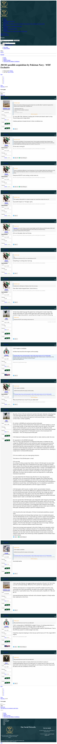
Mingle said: (16, 226)
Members (5, 30)
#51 (55, 250)
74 (7, 674)
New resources (27, 23)
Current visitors (6, 31)
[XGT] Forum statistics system (8, 741)
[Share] (53, 135)
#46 (55, 98)
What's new (5, 22)
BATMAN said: (17, 197)
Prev (2, 74)
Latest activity (42, 23)
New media (10, 23)
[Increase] (3, 92)
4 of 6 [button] (6, 86)
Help (4, 722)
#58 (55, 579)
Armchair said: (17, 102)
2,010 (5, 329)
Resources (5, 27)
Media (4, 25)
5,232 (5, 366)
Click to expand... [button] (34, 114)
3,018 (5, 564)
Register (2, 54)
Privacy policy (6, 721)
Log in (2, 52)
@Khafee (16, 228)
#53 (55, 308)
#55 (55, 381)
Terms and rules (6, 720)
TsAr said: (16, 168)
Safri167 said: (16, 255)
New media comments (18, 23)
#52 (55, 279)
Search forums (11, 21)
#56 (55, 410)
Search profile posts (22, 31)
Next (2, 85)
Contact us (5, 719)
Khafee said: (16, 317)
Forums (5, 20)
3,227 (5, 674)
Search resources (13, 28)
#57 (55, 543)
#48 (55, 164)
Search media (19, 26)
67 (7, 564)
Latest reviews (6, 28)
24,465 (5, 157)
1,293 (8, 157)
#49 (55, 192)
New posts (5, 21)
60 (7, 329)
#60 (55, 653)
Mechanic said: (17, 139)
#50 (55, 221)
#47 (55, 135)
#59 (55, 616)
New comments (12, 26)
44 (7, 119)
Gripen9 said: (16, 386)
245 (7, 366)
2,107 (5, 119)
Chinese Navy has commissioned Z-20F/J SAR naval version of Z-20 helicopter (32, 355)
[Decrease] (4, 92)
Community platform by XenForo (12, 740)
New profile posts (34, 23)
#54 (55, 345)
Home (4, 18)
